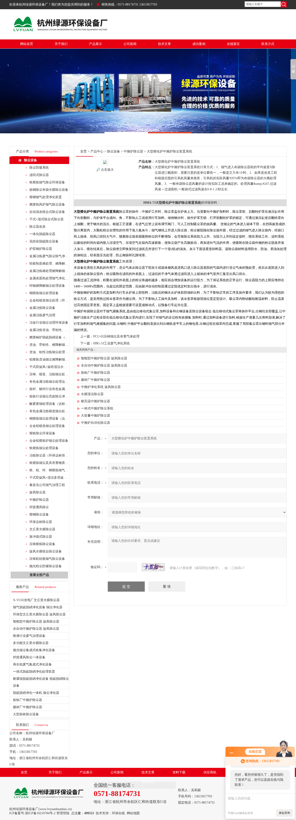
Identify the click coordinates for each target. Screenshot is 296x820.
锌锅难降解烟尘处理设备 (47, 285)
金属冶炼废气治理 (42, 315)
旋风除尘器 (37, 492)
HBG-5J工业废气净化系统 (111, 343)
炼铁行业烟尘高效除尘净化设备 (52, 396)
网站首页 (26, 44)
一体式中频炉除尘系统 (97, 408)
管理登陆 (62, 813)
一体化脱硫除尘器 (42, 234)
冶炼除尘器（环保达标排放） (50, 455)
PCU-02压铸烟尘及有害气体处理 (116, 336)
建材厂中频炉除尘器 (27, 707)
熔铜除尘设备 (39, 514)
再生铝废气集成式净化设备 (32, 664)
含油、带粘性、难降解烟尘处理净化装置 (58, 344)
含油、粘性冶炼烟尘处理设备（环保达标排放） (63, 352)
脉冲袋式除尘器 (40, 536)
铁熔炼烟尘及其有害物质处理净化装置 (56, 463)
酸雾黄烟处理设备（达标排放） (52, 404)
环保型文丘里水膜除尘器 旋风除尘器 (39, 614)
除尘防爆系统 (39, 167)
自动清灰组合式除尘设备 (47, 212)
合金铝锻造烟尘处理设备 (47, 426)
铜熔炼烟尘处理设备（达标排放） (53, 418)
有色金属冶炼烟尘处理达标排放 (52, 381)
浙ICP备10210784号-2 (40, 813)
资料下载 (179, 772)
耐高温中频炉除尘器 (95, 401)
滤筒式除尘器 (39, 175)
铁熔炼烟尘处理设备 (44, 448)
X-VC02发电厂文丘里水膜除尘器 (36, 600)
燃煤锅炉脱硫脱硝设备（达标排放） (55, 337)
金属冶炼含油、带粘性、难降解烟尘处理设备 (61, 330)
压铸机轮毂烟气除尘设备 (47, 559)
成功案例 (198, 44)
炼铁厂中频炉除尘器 (27, 700)
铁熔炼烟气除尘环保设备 (47, 182)
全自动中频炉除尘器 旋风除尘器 (36, 628)
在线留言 (233, 44)
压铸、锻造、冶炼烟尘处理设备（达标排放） (61, 374)
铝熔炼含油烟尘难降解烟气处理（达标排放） (61, 359)
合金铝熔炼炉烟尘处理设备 (48, 440)
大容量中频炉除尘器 (95, 415)
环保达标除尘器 (40, 522)
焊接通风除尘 (39, 507)
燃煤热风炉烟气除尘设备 (47, 204)
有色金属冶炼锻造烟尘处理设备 (52, 411)
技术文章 (164, 44)
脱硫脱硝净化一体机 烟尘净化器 (36, 693)
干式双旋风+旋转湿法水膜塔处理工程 (56, 367)
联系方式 (267, 44)
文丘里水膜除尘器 (42, 529)
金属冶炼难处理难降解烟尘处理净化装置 (58, 271)
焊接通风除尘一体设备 (29, 657)
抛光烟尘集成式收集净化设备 (34, 650)
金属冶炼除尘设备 (42, 308)
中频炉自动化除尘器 (95, 422)
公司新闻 (129, 44)
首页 (83, 151)
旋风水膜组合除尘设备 (45, 551)
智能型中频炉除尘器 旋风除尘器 (36, 621)
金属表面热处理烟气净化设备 (50, 278)
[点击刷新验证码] (153, 567)
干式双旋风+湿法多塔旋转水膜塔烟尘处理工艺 (62, 477)
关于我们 (61, 44)
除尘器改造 (37, 226)
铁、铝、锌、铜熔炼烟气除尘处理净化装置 (60, 470)
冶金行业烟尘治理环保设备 (48, 322)
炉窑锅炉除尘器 (40, 248)
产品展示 (95, 44)
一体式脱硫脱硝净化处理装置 (34, 671)
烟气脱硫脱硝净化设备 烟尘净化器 (37, 607)
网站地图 (133, 813)
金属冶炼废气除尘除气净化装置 (52, 256)
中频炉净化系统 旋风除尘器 (101, 387)
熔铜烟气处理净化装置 (45, 197)
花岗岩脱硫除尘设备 (44, 241)
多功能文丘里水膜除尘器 (31, 643)
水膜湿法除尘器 (92, 394)
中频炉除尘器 (39, 499)
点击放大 (107, 169)
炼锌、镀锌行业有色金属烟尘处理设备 (56, 389)
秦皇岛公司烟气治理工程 (47, 485)
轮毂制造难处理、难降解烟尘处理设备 (56, 263)
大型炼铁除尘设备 (26, 714)
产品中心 (96, 151)
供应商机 (210, 772)
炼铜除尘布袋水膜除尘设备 (48, 189)
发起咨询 (284, 812)
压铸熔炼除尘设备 (42, 544)
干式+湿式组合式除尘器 (46, 219)
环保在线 (118, 813)
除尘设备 (30, 160)
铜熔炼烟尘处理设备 (44, 293)
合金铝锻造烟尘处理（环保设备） (53, 300)
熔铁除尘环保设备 (42, 433)
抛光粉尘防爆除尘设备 (45, 566)
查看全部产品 (39, 575)
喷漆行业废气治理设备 (29, 636)
